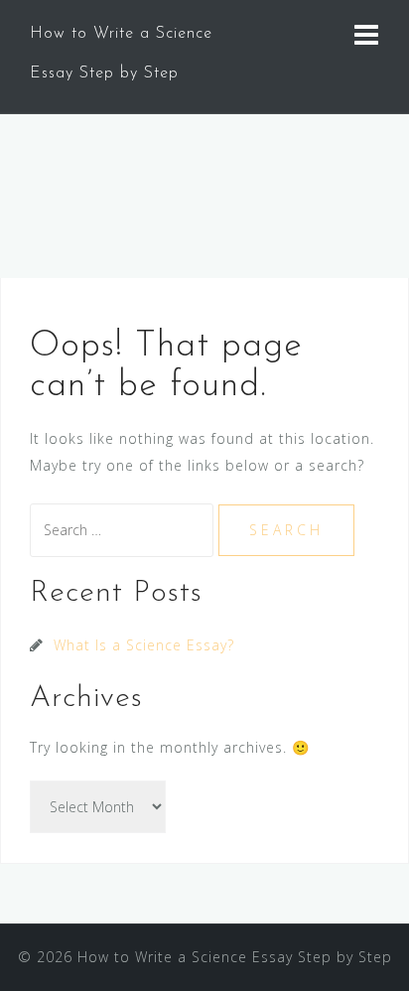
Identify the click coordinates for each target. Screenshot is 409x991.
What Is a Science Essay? (144, 645)
